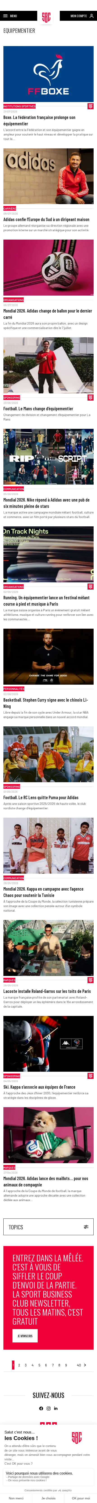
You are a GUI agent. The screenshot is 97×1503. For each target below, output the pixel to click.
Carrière (9, 208)
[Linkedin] (56, 1408)
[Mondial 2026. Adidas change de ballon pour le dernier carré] (48, 268)
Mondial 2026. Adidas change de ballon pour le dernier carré (47, 314)
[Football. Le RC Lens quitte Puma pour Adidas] (48, 754)
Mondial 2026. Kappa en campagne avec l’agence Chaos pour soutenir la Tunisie (43, 892)
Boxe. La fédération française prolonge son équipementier (39, 120)
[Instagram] (49, 1408)
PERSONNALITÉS (13, 688)
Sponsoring (11, 397)
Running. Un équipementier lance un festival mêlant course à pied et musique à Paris (46, 601)
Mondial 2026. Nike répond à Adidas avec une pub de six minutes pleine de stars (46, 503)
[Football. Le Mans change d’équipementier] (48, 365)
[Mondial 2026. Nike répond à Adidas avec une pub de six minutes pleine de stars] (48, 457)
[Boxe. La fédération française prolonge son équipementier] (48, 74)
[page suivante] (84, 1365)
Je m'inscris (25, 1335)
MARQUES (9, 980)
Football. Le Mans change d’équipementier (38, 408)
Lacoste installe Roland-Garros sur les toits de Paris (47, 991)
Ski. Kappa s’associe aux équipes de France (39, 1087)
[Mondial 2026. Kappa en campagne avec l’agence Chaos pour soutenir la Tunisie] (48, 846)
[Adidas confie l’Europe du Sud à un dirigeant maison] (48, 176)
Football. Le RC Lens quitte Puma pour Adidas (41, 797)
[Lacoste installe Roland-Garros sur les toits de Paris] (48, 948)
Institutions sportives (19, 106)
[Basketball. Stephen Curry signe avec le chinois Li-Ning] (48, 657)
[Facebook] (41, 1408)
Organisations (13, 299)
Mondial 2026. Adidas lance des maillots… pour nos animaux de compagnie (45, 1181)
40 (79, 1365)
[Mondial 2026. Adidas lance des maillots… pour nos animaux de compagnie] (48, 1135)
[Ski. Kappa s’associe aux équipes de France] (48, 1044)
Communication (13, 488)
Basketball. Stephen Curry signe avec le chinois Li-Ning (45, 703)
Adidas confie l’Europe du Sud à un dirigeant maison (46, 219)
